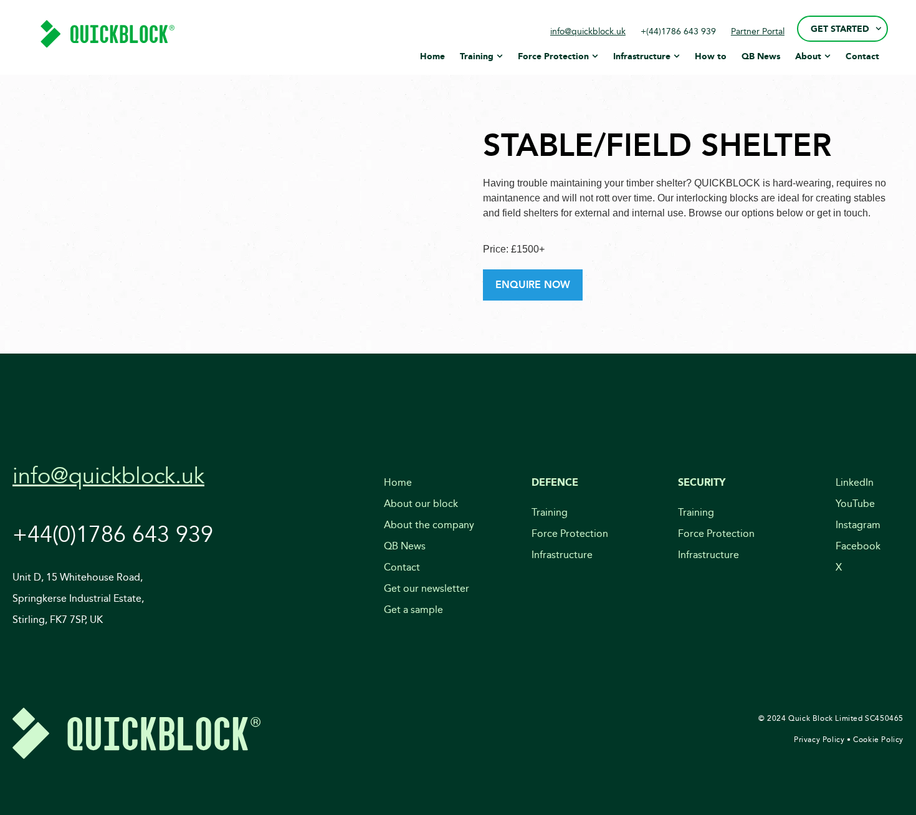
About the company (429, 525)
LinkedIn (855, 482)
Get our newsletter (426, 588)
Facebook (858, 546)
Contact (402, 567)
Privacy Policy (819, 739)
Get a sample (413, 609)
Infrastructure (562, 554)
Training (550, 512)
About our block (421, 503)
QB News (405, 546)
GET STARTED (840, 28)
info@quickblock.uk (588, 31)
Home (398, 482)
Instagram (858, 525)
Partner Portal (758, 31)
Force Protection (570, 533)
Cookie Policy (878, 739)
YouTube (855, 503)
